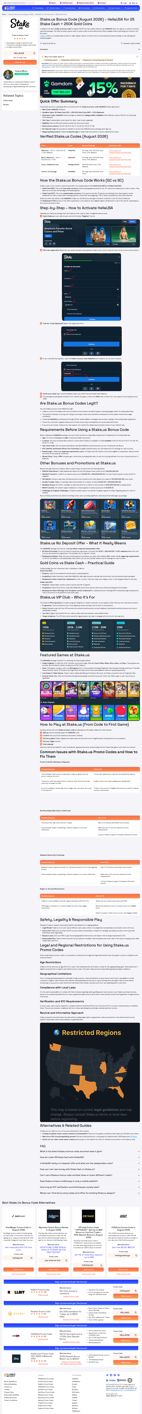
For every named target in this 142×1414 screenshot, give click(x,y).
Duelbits (75, 1403)
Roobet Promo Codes (45, 1381)
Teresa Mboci (21, 71)
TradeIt (74, 1400)
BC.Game (75, 1389)
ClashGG (74, 1398)
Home (4, 14)
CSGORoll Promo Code (71, 1342)
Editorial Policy (46, 67)
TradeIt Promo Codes (45, 1403)
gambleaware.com (117, 1390)
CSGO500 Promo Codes (46, 1387)
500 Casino (76, 1392)
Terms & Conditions (10, 1400)
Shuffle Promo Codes (45, 1389)
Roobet (74, 1384)
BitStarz (75, 1408)
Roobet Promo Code (71, 1320)
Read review (43, 1295)
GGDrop (74, 1395)
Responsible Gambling (11, 1395)
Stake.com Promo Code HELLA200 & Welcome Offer (71, 1363)
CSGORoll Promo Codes (46, 1379)
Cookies (6, 1389)
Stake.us (43, 36)
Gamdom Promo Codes (45, 1400)
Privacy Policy (9, 1392)
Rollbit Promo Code (71, 1296)
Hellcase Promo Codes (45, 1395)
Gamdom (75, 1406)
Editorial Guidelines (10, 1384)
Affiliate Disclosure (10, 1398)
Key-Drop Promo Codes (46, 1398)
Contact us (8, 1387)
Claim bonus (126, 1296)
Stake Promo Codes (45, 1406)
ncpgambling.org (130, 1390)
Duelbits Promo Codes (45, 1384)
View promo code (18, 1274)
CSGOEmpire (76, 1381)
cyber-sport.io (111, 1396)
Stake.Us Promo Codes (46, 1408)
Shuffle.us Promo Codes (46, 1392)
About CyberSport (10, 1381)
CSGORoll (133, 1137)
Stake (74, 1387)
